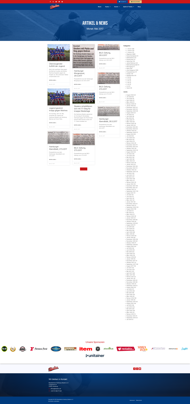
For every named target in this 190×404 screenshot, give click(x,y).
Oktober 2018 (130, 243)
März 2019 (129, 234)
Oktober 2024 (130, 130)
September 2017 (131, 264)
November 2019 (130, 219)
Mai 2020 (129, 212)
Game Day (129, 61)
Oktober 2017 (130, 262)
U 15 (127, 81)
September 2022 (131, 171)
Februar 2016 (130, 298)
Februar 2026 (130, 104)
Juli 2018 (129, 248)
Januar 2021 (129, 202)
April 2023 (129, 159)
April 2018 (129, 253)
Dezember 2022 (131, 166)
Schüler (128, 73)
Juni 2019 (129, 228)
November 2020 (131, 203)
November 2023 (131, 146)
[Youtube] (140, 369)
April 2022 (129, 178)
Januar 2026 (130, 105)
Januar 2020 (130, 218)
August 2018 (129, 246)
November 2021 (130, 187)
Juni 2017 (129, 269)
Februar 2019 (130, 235)
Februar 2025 (130, 123)
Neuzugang (129, 66)
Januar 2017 (129, 278)
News (99, 6)
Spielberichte (130, 75)
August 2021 (129, 193)
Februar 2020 (130, 216)
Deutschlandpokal (131, 56)
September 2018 (131, 244)
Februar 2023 (130, 162)
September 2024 (131, 132)
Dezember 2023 (131, 145)
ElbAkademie (130, 57)
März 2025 (129, 121)
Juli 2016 (129, 289)
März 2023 (129, 161)
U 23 (127, 84)
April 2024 (129, 141)
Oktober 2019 (130, 221)
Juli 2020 (129, 211)
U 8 (127, 86)
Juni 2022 (129, 175)
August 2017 (129, 266)
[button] (83, 168)
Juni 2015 (129, 307)
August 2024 (130, 134)
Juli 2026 (129, 96)
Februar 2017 (130, 276)
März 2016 (129, 296)
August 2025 (130, 113)
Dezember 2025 (131, 107)
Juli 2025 (129, 114)
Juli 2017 (128, 268)
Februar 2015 (130, 314)
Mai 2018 (129, 251)
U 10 (127, 77)
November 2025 (131, 109)
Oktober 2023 (130, 148)
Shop (139, 6)
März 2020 (129, 214)
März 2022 (129, 180)
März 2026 (129, 102)
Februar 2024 (130, 143)
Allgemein (129, 54)
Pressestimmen (130, 72)
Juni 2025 (129, 116)
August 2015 (129, 303)
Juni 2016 (129, 291)
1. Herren (129, 49)
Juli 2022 (129, 173)
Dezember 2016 (130, 280)
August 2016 (129, 287)
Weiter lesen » (52, 80)
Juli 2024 (129, 136)
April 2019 (129, 232)
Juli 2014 (129, 319)
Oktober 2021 (130, 189)
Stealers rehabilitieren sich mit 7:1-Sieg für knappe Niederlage (83, 108)
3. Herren (129, 52)
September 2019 (131, 223)
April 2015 (129, 310)
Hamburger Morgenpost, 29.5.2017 (79, 73)
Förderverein (130, 59)
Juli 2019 (129, 227)
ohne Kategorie (130, 70)
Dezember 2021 (130, 186)
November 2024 (131, 129)
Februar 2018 (130, 257)
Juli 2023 (129, 153)
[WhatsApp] (59, 2)
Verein (128, 88)
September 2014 (131, 317)
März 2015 (129, 312)
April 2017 (129, 273)
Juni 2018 (129, 250)
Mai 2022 (129, 177)
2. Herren (129, 50)
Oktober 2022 (130, 170)
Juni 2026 (129, 98)
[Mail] (62, 2)
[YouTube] (56, 2)
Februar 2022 (130, 182)
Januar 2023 (130, 164)
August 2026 (130, 95)
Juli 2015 (129, 305)
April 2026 (129, 100)
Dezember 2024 (131, 127)
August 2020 (130, 209)
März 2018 (129, 255)
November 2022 (131, 168)
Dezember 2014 (130, 316)
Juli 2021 (129, 194)
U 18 (127, 82)
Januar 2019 (129, 237)
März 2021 (129, 200)
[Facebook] (50, 2)
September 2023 (131, 150)
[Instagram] (53, 2)
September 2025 (131, 111)
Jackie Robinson (131, 63)
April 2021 (129, 198)
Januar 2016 (129, 300)
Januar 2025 (130, 125)
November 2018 (130, 241)
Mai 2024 (129, 139)
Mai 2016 (129, 292)
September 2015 (131, 301)
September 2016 (131, 285)
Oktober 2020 (130, 205)
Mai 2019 (129, 230)
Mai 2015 (129, 308)
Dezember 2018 (130, 239)
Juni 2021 (129, 196)
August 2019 (129, 225)
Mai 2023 (129, 157)
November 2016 (130, 282)
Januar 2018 (129, 259)
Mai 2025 (129, 118)
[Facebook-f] (134, 369)
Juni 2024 (129, 137)
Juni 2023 (129, 155)
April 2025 (129, 120)
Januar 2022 (130, 184)
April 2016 (129, 294)
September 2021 (131, 191)
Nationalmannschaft (131, 65)
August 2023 (130, 152)
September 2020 (131, 207)
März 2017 (129, 275)
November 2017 (130, 260)
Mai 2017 (129, 271)
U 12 (127, 79)
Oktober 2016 (130, 284)
